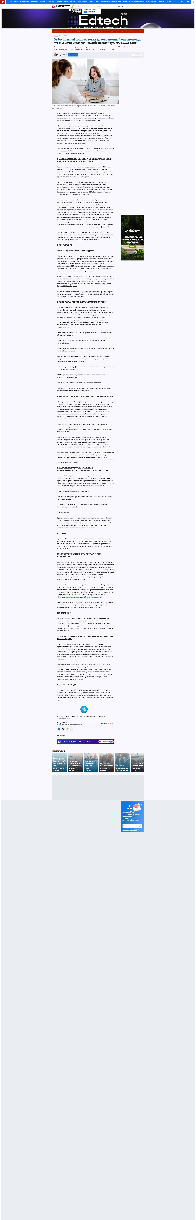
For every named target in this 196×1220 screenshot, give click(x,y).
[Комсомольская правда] (61, 6)
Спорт (97, 2)
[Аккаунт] (193, 2)
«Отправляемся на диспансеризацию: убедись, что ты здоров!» (79, 597)
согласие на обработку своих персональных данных (131, 829)
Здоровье (73, 2)
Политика (34, 2)
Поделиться (138, 54)
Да (85, 11)
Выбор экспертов (151, 2)
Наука (92, 2)
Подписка (139, 6)
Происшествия (116, 2)
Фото (10, 2)
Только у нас (69, 31)
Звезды (65, 2)
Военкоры (77, 31)
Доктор (161, 2)
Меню (2, 2)
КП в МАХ (93, 31)
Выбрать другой (91, 11)
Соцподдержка (83, 2)
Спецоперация (24, 2)
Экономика (52, 2)
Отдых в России (101, 31)
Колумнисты (105, 2)
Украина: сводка (85, 31)
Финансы (169, 2)
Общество (43, 2)
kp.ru (111, 724)
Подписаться (73, 54)
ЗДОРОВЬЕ (62, 735)
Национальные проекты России (133, 2)
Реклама (130, 6)
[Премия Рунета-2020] (75, 6)
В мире (59, 2)
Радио (122, 6)
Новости (62, 31)
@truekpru (66, 719)
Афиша (131, 31)
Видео (16, 2)
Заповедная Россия (112, 31)
